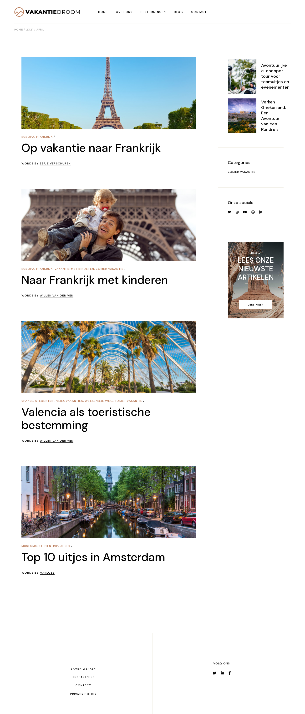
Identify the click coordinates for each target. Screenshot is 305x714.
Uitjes (65, 546)
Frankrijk (44, 137)
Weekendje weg (99, 401)
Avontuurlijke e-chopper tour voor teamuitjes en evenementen (275, 76)
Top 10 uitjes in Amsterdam (93, 557)
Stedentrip (45, 401)
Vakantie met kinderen (74, 269)
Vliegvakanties (69, 401)
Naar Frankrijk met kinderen (94, 279)
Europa (27, 137)
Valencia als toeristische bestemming (86, 418)
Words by (46, 163)
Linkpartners (83, 677)
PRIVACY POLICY (83, 694)
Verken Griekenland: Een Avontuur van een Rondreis (273, 115)
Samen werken (83, 669)
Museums (29, 546)
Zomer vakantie (109, 269)
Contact (83, 685)
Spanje (27, 401)
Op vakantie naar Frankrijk (91, 147)
